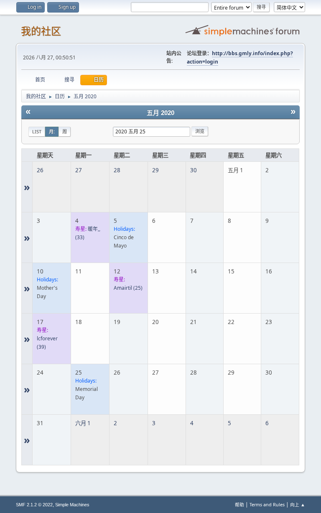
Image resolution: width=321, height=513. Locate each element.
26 (40, 170)
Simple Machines (72, 504)
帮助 (239, 504)
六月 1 (83, 423)
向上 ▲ (297, 504)
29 (155, 170)
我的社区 (41, 31)
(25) (128, 287)
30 (193, 170)
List (36, 131)
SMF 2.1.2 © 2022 (34, 504)
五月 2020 (160, 113)
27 (78, 170)
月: (52, 131)
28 (117, 170)
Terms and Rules (267, 504)
